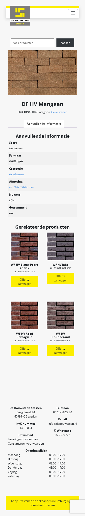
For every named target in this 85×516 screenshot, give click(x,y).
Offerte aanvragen (24, 282)
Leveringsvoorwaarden (23, 439)
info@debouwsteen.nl (62, 424)
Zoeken (65, 43)
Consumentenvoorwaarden (26, 443)
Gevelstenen (59, 112)
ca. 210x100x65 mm (21, 187)
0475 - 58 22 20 (62, 412)
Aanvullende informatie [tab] (44, 124)
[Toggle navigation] (73, 12)
